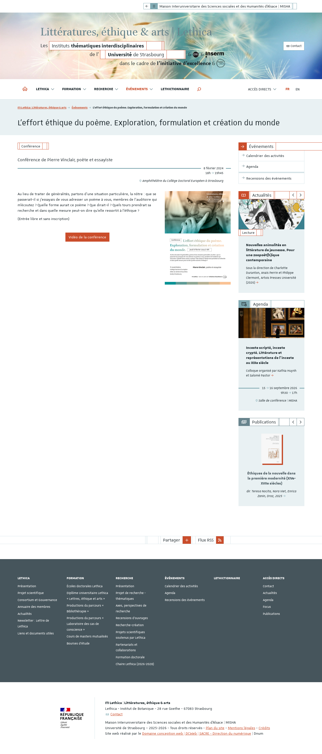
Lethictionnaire (175, 89)
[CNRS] (196, 54)
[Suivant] (300, 195)
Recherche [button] (103, 89)
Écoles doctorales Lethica (85, 586)
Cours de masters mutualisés (87, 636)
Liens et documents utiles (36, 633)
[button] (199, 89)
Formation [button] (71, 89)
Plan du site (215, 728)
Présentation (27, 586)
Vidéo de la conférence (87, 237)
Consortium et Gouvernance (37, 600)
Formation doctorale (130, 657)
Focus (267, 607)
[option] (271, 246)
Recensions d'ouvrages (132, 618)
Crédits (264, 728)
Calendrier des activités (181, 586)
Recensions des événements (185, 600)
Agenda (170, 593)
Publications (271, 614)
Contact (296, 46)
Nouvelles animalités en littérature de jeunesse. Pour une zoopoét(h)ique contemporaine (270, 252)
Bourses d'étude (78, 643)
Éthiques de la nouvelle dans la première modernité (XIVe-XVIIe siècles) (271, 478)
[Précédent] (293, 195)
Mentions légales (241, 728)
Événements (80, 107)
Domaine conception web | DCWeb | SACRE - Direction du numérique (196, 733)
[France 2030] (221, 63)
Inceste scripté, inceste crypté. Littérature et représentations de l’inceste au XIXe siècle (270, 355)
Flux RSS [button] (206, 540)
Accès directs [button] (259, 89)
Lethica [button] (42, 89)
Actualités (25, 614)
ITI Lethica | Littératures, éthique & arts (42, 107)
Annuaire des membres (34, 607)
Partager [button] (171, 540)
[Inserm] (215, 54)
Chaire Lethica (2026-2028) (135, 664)
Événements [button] (137, 89)
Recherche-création (130, 625)
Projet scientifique (31, 593)
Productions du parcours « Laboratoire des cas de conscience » (85, 623)
